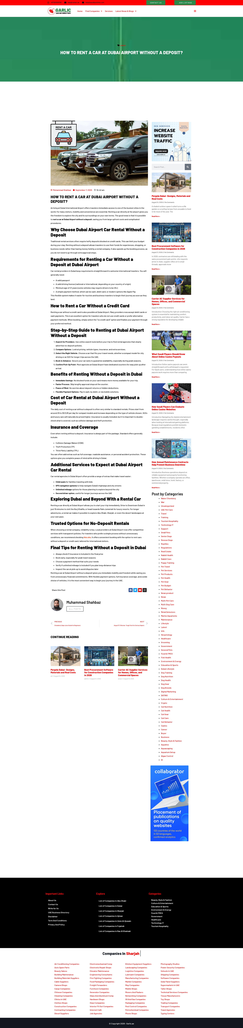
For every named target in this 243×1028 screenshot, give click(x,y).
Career (164, 729)
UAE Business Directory (58, 912)
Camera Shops (60, 985)
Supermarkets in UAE (170, 985)
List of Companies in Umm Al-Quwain (115, 921)
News (163, 597)
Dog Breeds (166, 688)
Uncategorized (167, 506)
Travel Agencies (168, 1010)
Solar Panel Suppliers (170, 981)
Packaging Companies (135, 1003)
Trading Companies (169, 1003)
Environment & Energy (171, 661)
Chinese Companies (63, 992)
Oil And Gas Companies (135, 999)
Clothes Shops (60, 1003)
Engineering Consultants (101, 974)
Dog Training (166, 672)
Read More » (156, 216)
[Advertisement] (121, 100)
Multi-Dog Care (167, 604)
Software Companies (170, 978)
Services (109, 11)
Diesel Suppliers (61, 1013)
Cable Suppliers (61, 981)
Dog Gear (165, 684)
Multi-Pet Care (167, 600)
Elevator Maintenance (99, 971)
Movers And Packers (134, 992)
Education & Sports (169, 665)
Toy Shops (165, 999)
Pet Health (165, 578)
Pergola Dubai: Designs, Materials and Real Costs (63, 671)
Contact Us (53, 904)
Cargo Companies (62, 988)
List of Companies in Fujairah (111, 926)
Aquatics (165, 744)
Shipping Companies (170, 974)
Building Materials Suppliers (66, 978)
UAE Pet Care (167, 510)
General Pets (166, 650)
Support (164, 528)
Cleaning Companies (63, 996)
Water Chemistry (168, 498)
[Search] (188, 167)
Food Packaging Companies (102, 981)
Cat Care (165, 718)
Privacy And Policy (56, 924)
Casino (164, 725)
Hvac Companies (97, 1003)
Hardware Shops (97, 999)
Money (164, 608)
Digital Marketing (168, 691)
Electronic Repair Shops (100, 967)
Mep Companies (132, 985)
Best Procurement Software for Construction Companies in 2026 (98, 672)
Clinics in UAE (60, 999)
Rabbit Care (166, 559)
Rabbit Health (167, 555)
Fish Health (166, 657)
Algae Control (167, 756)
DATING (164, 695)
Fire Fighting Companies (101, 978)
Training (164, 517)
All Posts (75, 609)
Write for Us (53, 908)
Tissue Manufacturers (170, 996)
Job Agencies (96, 1013)
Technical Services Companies (174, 992)
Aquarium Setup (168, 752)
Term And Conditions (57, 920)
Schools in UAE (167, 971)
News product (167, 593)
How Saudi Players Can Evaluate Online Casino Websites (168, 408)
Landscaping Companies (136, 967)
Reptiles (164, 544)
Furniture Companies (99, 988)
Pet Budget (166, 585)
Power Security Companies (173, 967)
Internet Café (96, 1010)
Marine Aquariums (169, 616)
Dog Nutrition (167, 676)
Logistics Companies (134, 971)
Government (166, 646)
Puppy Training (167, 563)
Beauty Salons (60, 971)
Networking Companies (135, 996)
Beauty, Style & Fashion (171, 741)
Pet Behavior (166, 589)
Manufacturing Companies (137, 978)
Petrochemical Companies (137, 1010)
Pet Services (166, 570)
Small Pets (165, 532)
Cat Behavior (166, 722)
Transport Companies (170, 1006)
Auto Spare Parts (61, 967)
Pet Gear (165, 581)
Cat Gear (165, 714)
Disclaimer (53, 916)
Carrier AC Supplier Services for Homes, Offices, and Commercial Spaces (132, 672)
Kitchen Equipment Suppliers (138, 964)
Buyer (163, 733)
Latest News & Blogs (124, 11)
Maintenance (166, 619)
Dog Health (166, 680)
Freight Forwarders (98, 985)
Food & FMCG (167, 653)
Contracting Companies (64, 1010)
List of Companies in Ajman (111, 916)
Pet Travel (165, 566)
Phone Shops (131, 1013)
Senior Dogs (166, 536)
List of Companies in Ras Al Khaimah (115, 931)
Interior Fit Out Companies (101, 1006)
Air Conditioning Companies (66, 964)
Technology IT (167, 525)
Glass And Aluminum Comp (102, 996)
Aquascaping (167, 748)
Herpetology (166, 635)
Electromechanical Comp (101, 964)
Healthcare (166, 638)
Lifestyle (165, 623)
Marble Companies (133, 981)
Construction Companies (65, 1006)
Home (80, 11)
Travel (163, 513)
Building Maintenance (64, 974)
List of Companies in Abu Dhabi (112, 901)
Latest (123, 45)
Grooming (165, 642)
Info (162, 631)
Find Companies (92, 11)
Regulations (166, 547)
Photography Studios (170, 964)
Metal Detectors (168, 612)
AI (162, 760)
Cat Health (165, 710)
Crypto (164, 703)
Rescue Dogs (167, 540)
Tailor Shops (166, 988)
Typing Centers (167, 1013)
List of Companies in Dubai (110, 906)
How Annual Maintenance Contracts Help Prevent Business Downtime (170, 463)
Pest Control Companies (136, 1006)
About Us (52, 900)
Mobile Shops (131, 988)
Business (165, 737)
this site (87, 537)
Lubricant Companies (134, 974)
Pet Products (167, 574)
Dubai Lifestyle (167, 669)
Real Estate (166, 551)
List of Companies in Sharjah (111, 911)
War (162, 502)
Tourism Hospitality (169, 521)
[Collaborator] (169, 840)
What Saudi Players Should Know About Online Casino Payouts (168, 355)
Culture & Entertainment (172, 699)
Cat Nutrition (167, 706)
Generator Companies (99, 992)
